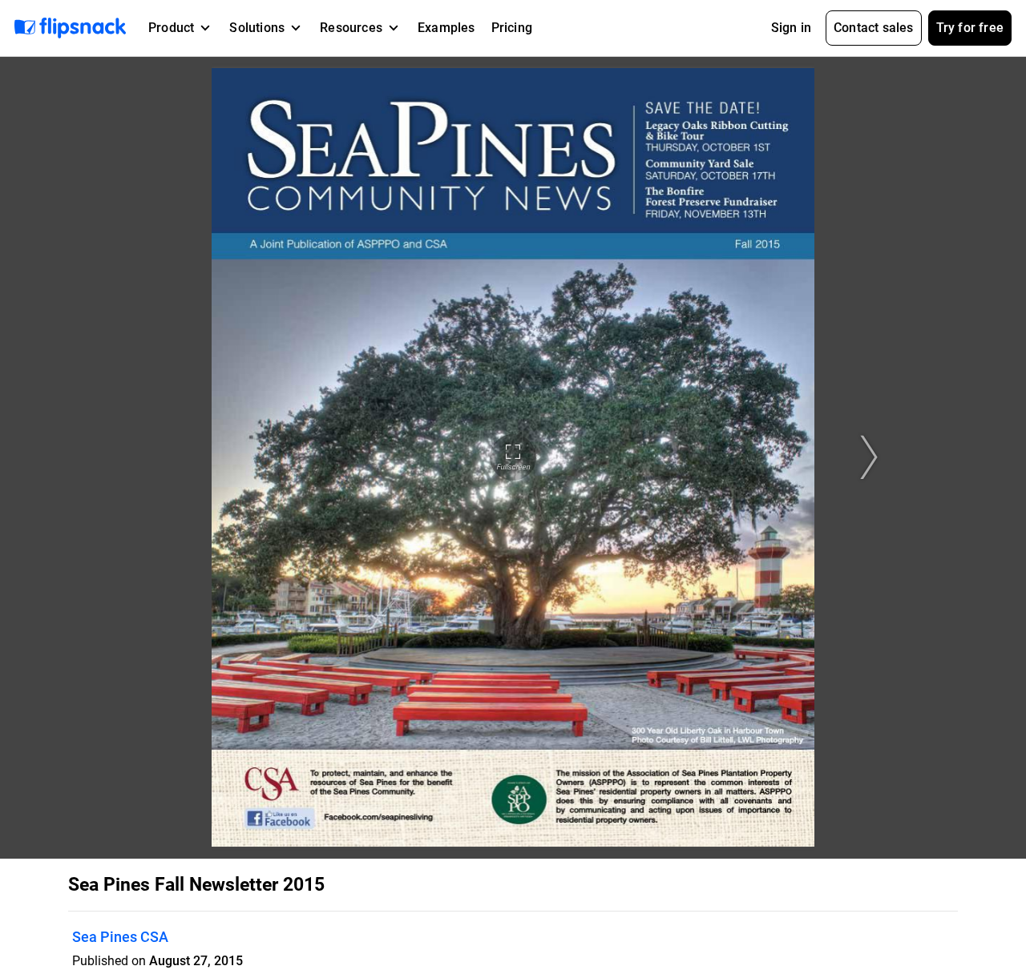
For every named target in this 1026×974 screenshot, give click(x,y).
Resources (351, 27)
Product (171, 27)
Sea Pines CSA (120, 936)
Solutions (257, 27)
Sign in (791, 27)
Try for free (970, 27)
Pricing (511, 27)
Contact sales (874, 27)
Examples (446, 27)
